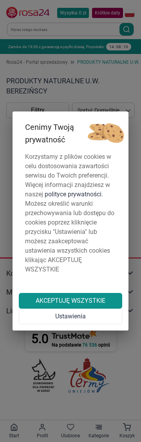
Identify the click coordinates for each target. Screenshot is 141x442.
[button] (105, 133)
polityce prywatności (73, 194)
